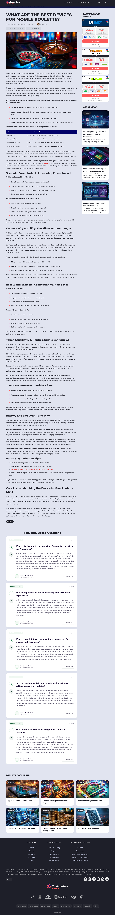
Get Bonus (95, 41)
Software (31, 854)
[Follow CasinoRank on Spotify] (103, 879)
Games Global (54, 857)
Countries (31, 857)
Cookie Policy (57, 912)
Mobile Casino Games (85, 3)
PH (8, 879)
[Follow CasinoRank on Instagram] (89, 879)
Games (31, 851)
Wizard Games (54, 861)
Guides (98, 3)
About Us (80, 848)
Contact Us (80, 851)
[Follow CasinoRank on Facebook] (85, 879)
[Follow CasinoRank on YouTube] (98, 879)
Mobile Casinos (69, 3)
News (107, 3)
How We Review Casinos (80, 857)
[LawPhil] (39, 897)
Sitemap (31, 861)
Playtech (54, 851)
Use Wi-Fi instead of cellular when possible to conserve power (31, 469)
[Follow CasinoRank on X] (94, 879)
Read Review (95, 44)
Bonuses (31, 848)
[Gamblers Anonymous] (48, 897)
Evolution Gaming (54, 848)
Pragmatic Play (54, 854)
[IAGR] (74, 897)
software (47, 163)
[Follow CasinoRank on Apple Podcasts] (107, 879)
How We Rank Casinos (80, 854)
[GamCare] (61, 897)
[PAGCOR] (33, 897)
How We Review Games (80, 861)
